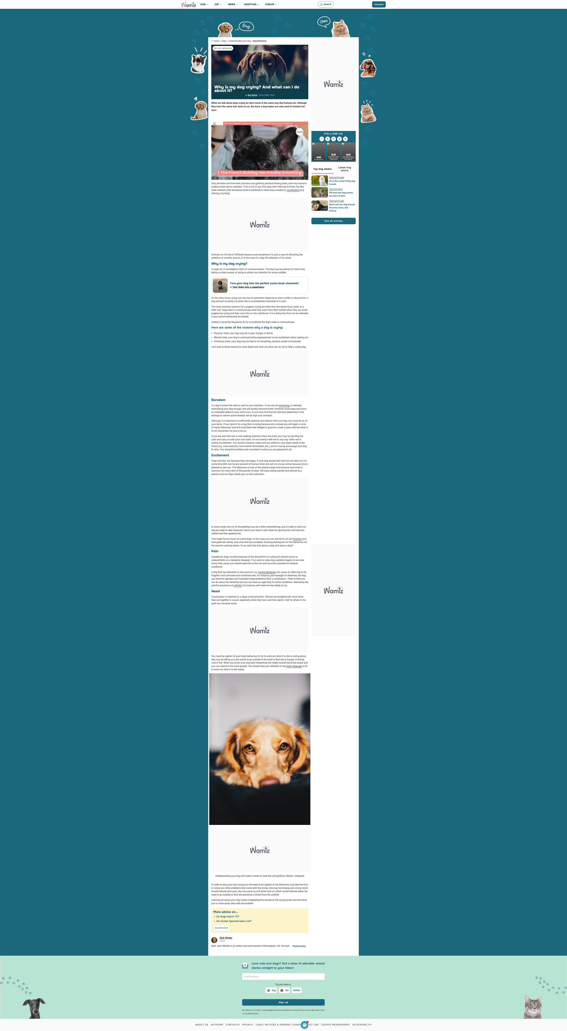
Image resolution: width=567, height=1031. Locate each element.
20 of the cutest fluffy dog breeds (342, 182)
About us (201, 1024)
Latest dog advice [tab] (344, 169)
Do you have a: (283, 984)
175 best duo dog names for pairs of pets (341, 194)
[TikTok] (339, 139)
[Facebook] (321, 139)
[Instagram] (333, 139)
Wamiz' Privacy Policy (295, 1010)
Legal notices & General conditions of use (287, 1024)
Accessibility (362, 1024)
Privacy (247, 1024)
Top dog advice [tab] (322, 169)
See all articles (333, 220)
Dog (274, 990)
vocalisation (293, 190)
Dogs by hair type (336, 177)
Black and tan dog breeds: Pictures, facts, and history (342, 207)
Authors (217, 1024)
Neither (296, 990)
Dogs (224, 41)
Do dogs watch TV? (227, 916)
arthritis (238, 585)
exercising (284, 405)
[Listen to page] (304, 1025)
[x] (327, 139)
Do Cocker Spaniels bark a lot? (233, 921)
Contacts (233, 1024)
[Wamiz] (188, 4)
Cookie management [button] (335, 1024)
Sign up (283, 1002)
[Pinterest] (345, 139)
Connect (378, 4)
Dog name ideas (336, 189)
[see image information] (305, 47)
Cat (287, 990)
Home (216, 41)
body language (294, 666)
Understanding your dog (240, 41)
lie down (297, 538)
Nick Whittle (252, 95)
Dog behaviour (260, 41)
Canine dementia (267, 572)
